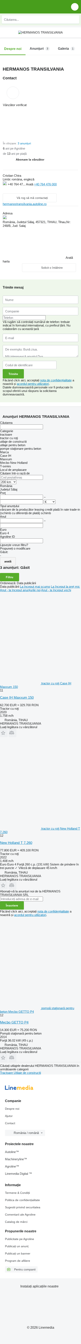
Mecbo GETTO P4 (14, 1022)
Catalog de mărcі (16, 1221)
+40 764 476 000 (45, 184)
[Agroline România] (27, 6)
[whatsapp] (13, 189)
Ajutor (9, 1116)
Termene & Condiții (17, 1192)
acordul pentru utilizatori (33, 384)
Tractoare (7, 1072)
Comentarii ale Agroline (20, 1214)
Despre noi (12, 1108)
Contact (10, 1123)
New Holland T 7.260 (16, 843)
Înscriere (12, 905)
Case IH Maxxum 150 (17, 698)
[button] (75, 6)
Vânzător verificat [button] (15, 105)
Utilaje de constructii (27, 1072)
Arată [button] (30, 184)
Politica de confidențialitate (22, 1200)
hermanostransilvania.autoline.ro (25, 204)
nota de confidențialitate (56, 380)
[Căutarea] (75, 19)
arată (7, 561)
